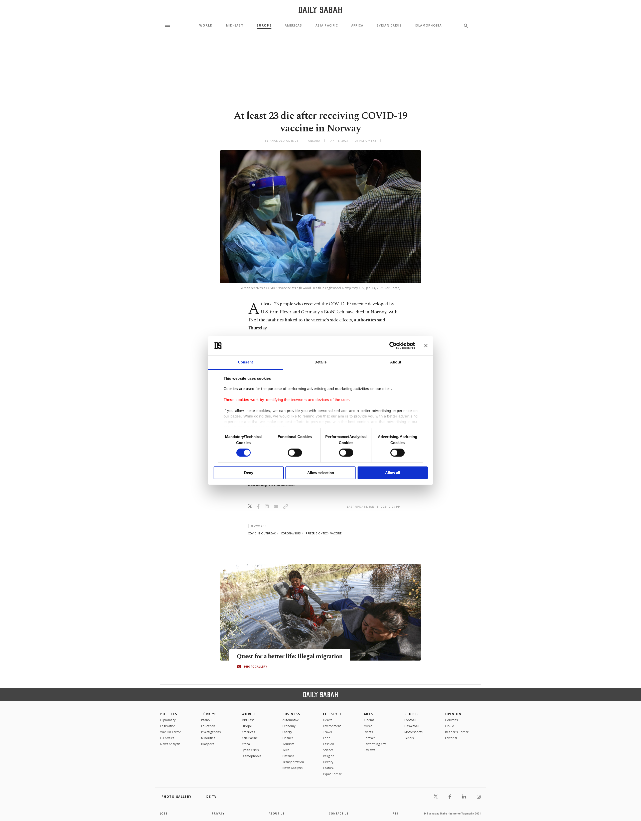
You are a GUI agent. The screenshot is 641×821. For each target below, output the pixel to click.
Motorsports (413, 732)
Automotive (290, 720)
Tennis (409, 738)
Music (368, 726)
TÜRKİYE (209, 714)
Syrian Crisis (389, 25)
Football (410, 720)
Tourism (288, 744)
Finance (287, 738)
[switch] (295, 453)
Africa (357, 25)
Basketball (411, 726)
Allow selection (320, 473)
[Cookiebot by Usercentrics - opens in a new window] (393, 345)
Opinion (453, 714)
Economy (288, 726)
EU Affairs (167, 738)
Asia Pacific (326, 25)
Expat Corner (332, 774)
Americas (293, 25)
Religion (328, 756)
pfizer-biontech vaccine (324, 533)
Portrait (369, 738)
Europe (264, 25)
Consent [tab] (245, 362)
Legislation (168, 726)
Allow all (392, 473)
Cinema (369, 720)
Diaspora (207, 744)
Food (327, 738)
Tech (285, 750)
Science (328, 750)
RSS (395, 813)
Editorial (451, 738)
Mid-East (234, 25)
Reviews (369, 750)
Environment (332, 726)
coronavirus (290, 533)
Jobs (164, 813)
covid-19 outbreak (262, 533)
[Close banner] (426, 345)
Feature (328, 768)
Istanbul (206, 720)
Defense (288, 756)
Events (368, 732)
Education (208, 726)
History (328, 762)
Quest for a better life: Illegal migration (290, 656)
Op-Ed (449, 726)
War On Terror (170, 732)
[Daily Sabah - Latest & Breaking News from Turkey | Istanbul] (320, 10)
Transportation (293, 762)
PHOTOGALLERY (255, 666)
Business (291, 714)
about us (276, 813)
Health (327, 720)
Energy (287, 732)
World (206, 25)
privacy (218, 813)
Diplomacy (168, 720)
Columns (451, 720)
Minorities (208, 738)
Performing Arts (375, 744)
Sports (411, 714)
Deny (248, 473)
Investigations (211, 732)
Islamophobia (428, 25)
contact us (339, 813)
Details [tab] (320, 362)
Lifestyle (332, 714)
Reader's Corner (456, 732)
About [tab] (395, 362)
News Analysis (170, 744)
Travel (327, 732)
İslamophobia (251, 756)
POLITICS (168, 714)
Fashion (328, 744)
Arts (368, 714)
